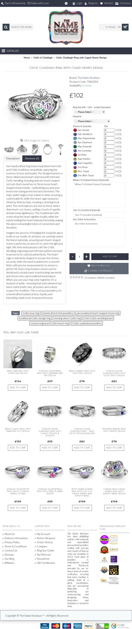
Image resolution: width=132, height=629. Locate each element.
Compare (42, 546)
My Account (43, 533)
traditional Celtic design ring (35, 318)
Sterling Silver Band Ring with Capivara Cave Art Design (50, 373)
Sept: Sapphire (85, 163)
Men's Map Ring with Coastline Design (18, 372)
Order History (45, 542)
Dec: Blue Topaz (86, 175)
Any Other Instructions (84, 219)
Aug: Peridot (84, 158)
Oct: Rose (82, 167)
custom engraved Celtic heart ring (49, 323)
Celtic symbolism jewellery (87, 323)
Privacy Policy (12, 542)
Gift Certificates (46, 562)
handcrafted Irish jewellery (58, 313)
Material (77, 116)
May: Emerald (84, 146)
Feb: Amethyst (85, 134)
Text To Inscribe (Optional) (86, 210)
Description (13, 158)
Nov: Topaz (83, 171)
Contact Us (10, 550)
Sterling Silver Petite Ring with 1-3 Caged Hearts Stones (18, 491)
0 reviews (90, 277)
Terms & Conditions (15, 546)
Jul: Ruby (82, 154)
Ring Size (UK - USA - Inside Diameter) (92, 107)
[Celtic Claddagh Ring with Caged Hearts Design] (34, 106)
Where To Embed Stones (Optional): (91, 180)
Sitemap (8, 554)
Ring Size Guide (45, 550)
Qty (106, 126)
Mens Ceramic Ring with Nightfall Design (82, 372)
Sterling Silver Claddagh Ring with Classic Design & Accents (50, 432)
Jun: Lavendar (84, 150)
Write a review (106, 277)
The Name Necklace (89, 77)
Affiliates (9, 562)
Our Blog (9, 558)
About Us (9, 533)
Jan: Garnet (83, 130)
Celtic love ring (31, 313)
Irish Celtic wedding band (98, 318)
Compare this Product (100, 271)
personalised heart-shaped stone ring (98, 313)
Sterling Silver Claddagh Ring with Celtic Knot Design (114, 373)
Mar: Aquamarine (86, 138)
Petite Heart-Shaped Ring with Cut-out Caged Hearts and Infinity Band (82, 492)
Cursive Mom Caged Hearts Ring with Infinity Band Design (114, 491)
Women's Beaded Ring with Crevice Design (114, 430)
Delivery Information (16, 538)
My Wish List (44, 554)
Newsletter (43, 558)
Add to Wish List (100, 266)
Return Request (46, 538)
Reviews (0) (32, 158)
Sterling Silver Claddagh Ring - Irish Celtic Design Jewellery (82, 431)
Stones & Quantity (82, 126)
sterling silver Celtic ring (67, 318)
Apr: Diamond (85, 142)
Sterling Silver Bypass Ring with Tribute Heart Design (50, 491)
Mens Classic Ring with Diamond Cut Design (18, 430)
